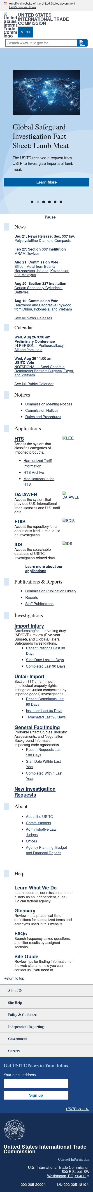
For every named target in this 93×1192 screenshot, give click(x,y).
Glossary (24, 910)
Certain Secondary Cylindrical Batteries (38, 289)
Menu (25, 32)
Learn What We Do (35, 887)
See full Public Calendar (33, 383)
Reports (31, 597)
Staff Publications (39, 603)
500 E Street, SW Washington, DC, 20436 (68, 1173)
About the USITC (39, 816)
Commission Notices (41, 410)
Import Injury (29, 625)
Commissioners (38, 822)
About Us (15, 990)
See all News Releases (33, 317)
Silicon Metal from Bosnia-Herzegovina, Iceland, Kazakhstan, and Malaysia (42, 270)
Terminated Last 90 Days (46, 717)
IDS (18, 544)
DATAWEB (25, 494)
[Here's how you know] (46, 5)
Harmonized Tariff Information (37, 463)
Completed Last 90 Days (45, 666)
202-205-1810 (75, 1184)
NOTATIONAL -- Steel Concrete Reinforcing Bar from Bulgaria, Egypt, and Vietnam (44, 371)
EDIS (20, 521)
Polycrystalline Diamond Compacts (42, 240)
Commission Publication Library (50, 591)
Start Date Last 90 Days (45, 659)
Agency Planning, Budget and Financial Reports (46, 850)
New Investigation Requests (35, 791)
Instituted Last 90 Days (44, 710)
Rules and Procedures (43, 416)
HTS (19, 438)
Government (17, 1038)
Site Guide (26, 956)
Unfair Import (29, 676)
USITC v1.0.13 (77, 1108)
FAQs (20, 933)
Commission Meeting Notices (48, 404)
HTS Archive (33, 472)
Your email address (20, 1074)
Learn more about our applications (44, 568)
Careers (14, 1050)
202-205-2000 (32, 1184)
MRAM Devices (27, 253)
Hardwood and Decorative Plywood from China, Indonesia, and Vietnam (43, 307)
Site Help (15, 1002)
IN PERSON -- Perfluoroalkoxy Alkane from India (39, 347)
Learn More (46, 182)
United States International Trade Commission (43, 19)
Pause (50, 217)
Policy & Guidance (22, 1014)
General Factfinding (37, 727)
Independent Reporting (26, 1026)
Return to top (14, 978)
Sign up (36, 1095)
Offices (31, 841)
